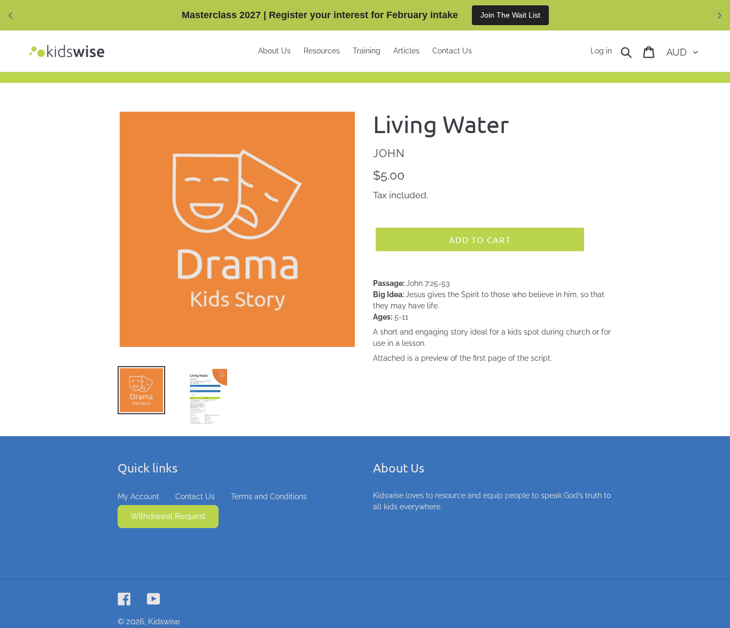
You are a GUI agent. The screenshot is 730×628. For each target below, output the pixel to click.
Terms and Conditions (269, 496)
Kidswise (164, 621)
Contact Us (195, 496)
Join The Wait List (510, 15)
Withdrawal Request (168, 516)
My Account (138, 496)
